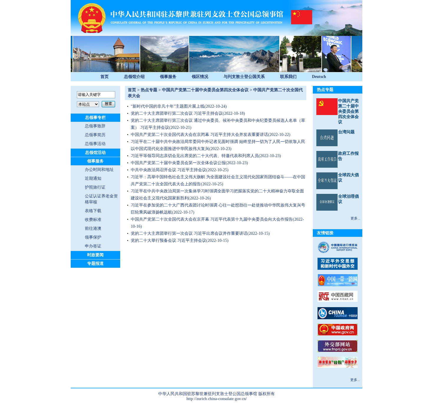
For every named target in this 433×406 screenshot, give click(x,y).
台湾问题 (346, 132)
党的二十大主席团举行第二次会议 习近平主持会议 (177, 113)
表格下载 (93, 211)
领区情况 (200, 76)
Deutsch (319, 76)
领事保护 (93, 237)
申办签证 (93, 246)
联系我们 (288, 76)
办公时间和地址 (99, 169)
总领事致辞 (95, 126)
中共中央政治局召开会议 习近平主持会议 (168, 170)
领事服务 (168, 76)
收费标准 (93, 219)
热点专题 (149, 90)
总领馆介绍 (134, 76)
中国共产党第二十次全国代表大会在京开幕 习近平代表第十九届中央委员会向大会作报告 (212, 219)
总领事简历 (95, 135)
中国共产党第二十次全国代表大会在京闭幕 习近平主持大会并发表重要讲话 (199, 134)
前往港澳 (93, 228)
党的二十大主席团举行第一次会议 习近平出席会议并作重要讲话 (189, 233)
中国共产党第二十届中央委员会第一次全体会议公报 (178, 163)
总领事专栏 (95, 117)
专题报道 (95, 263)
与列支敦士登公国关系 (244, 76)
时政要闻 (95, 255)
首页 (104, 76)
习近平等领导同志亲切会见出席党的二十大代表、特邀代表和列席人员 (195, 156)
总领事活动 (95, 144)
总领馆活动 (95, 152)
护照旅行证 (95, 187)
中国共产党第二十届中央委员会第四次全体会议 (205, 90)
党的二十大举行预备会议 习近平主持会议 (168, 240)
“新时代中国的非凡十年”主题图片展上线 (167, 106)
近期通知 (93, 178)
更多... (355, 218)
